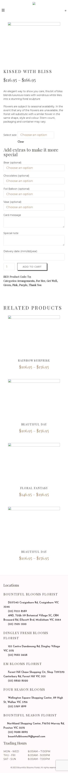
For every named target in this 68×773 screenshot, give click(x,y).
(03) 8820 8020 (17, 681)
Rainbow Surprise (34, 360)
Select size (10, 135)
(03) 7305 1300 (17, 624)
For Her (40, 281)
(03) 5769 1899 (16, 706)
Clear (21, 142)
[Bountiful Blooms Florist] (34, 9)
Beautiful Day (34, 424)
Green (7, 285)
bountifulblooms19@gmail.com (26, 736)
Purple (23, 285)
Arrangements (26, 281)
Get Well (52, 281)
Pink (15, 285)
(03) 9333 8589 (17, 611)
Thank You (35, 285)
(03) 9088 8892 (17, 732)
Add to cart (32, 266)
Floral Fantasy (34, 488)
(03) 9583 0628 (17, 655)
